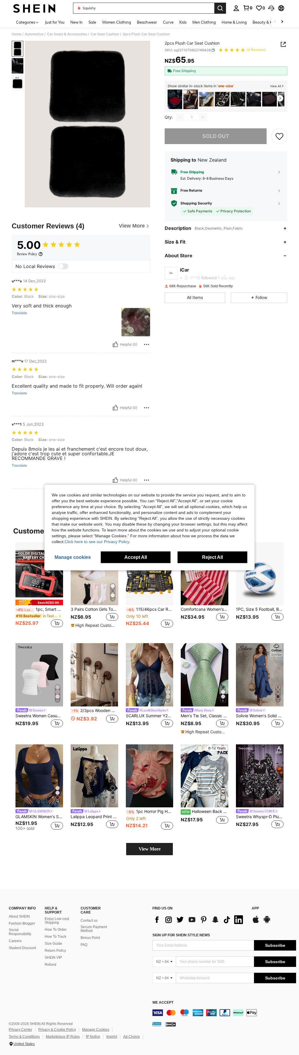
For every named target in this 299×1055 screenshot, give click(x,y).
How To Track (55, 937)
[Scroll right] (282, 22)
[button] (271, 8)
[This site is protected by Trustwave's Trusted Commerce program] (156, 1024)
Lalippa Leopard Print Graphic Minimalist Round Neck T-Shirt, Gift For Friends (94, 816)
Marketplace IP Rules (63, 1037)
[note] (39, 602)
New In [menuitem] (76, 22)
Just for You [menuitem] (55, 22)
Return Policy (55, 951)
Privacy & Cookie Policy (57, 1030)
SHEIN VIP (53, 958)
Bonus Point (90, 938)
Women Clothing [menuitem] (116, 22)
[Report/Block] (146, 344)
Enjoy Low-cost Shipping (57, 921)
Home (16, 34)
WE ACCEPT (162, 1003)
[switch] (63, 266)
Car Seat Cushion (105, 34)
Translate (19, 313)
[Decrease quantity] (180, 117)
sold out (215, 136)
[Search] (220, 8)
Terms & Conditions (24, 1037)
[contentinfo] (224, 1012)
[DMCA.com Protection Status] (171, 1024)
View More (150, 848)
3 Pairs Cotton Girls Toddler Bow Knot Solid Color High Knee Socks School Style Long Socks (94, 609)
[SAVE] (279, 136)
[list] (199, 919)
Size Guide (53, 944)
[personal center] (236, 8)
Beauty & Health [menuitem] (267, 22)
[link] (248, 7)
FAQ (84, 945)
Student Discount (22, 948)
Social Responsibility (20, 932)
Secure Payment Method (94, 929)
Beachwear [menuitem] (147, 22)
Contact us (89, 920)
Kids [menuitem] (183, 22)
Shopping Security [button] (196, 203)
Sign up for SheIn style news (181, 935)
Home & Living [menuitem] (234, 22)
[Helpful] (115, 344)
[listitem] (175, 99)
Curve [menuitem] (168, 22)
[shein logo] (34, 8)
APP (255, 908)
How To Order (56, 930)
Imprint (111, 1037)
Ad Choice (131, 1037)
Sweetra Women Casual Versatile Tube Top (39, 715)
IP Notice (93, 1037)
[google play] (267, 922)
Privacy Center (20, 1030)
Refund (50, 965)
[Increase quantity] (202, 117)
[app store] (256, 922)
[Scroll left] (275, 22)
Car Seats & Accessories (67, 34)
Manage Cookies (95, 1030)
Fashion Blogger (22, 923)
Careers (15, 941)
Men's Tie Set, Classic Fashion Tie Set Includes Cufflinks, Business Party (204, 715)
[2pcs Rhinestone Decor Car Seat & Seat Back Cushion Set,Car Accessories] (190, 99)
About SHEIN (19, 916)
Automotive (34, 34)
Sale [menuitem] (92, 22)
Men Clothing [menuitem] (204, 22)
